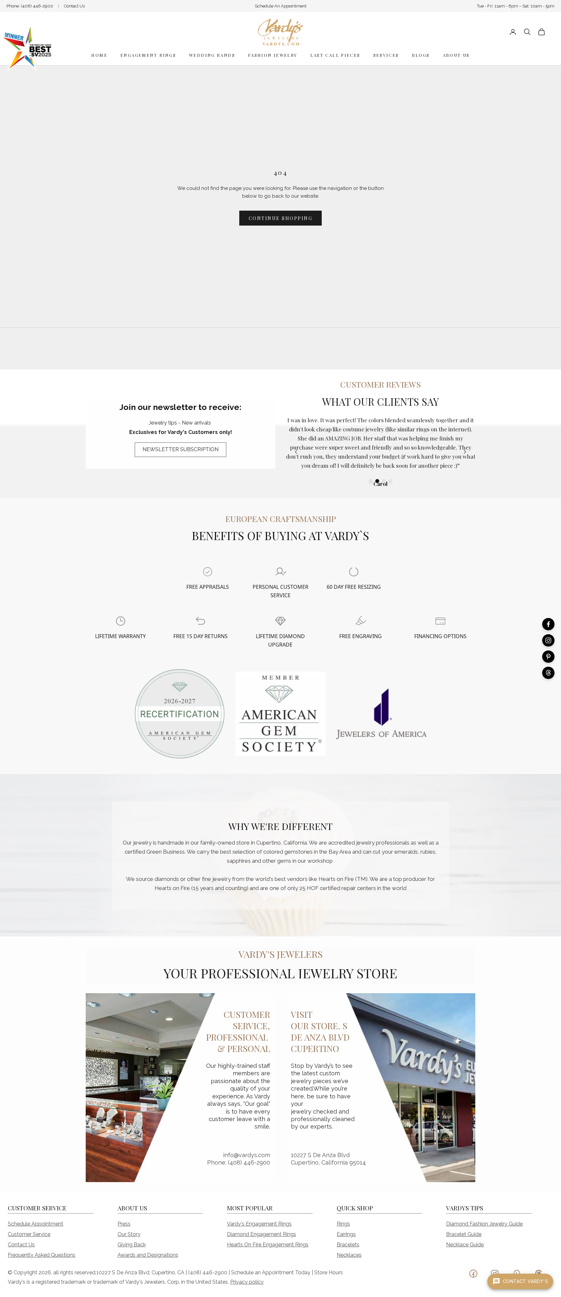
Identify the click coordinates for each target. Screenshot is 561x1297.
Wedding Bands (212, 55)
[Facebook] (548, 624)
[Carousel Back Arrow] (296, 452)
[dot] (371, 481)
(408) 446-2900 (37, 6)
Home (99, 55)
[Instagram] (548, 640)
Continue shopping (281, 218)
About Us (456, 55)
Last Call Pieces (335, 55)
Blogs (421, 55)
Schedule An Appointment (280, 6)
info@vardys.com (246, 1155)
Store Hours (328, 1272)
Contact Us (74, 6)
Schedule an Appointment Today (270, 1272)
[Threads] (548, 673)
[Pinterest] (548, 656)
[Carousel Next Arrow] (465, 452)
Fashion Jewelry (272, 55)
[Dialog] (207, 571)
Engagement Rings (148, 55)
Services (386, 55)
